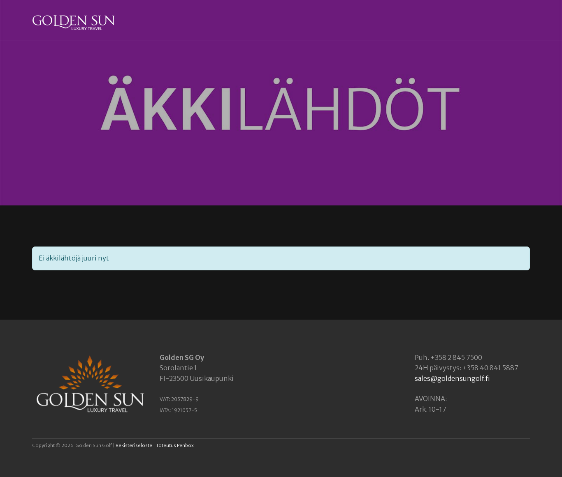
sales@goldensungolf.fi (452, 378)
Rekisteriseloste (134, 445)
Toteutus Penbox (175, 445)
